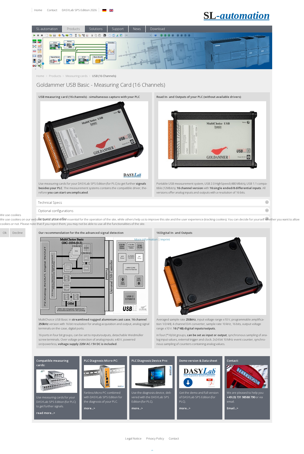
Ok (4, 233)
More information (146, 239)
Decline (17, 233)
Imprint (165, 239)
